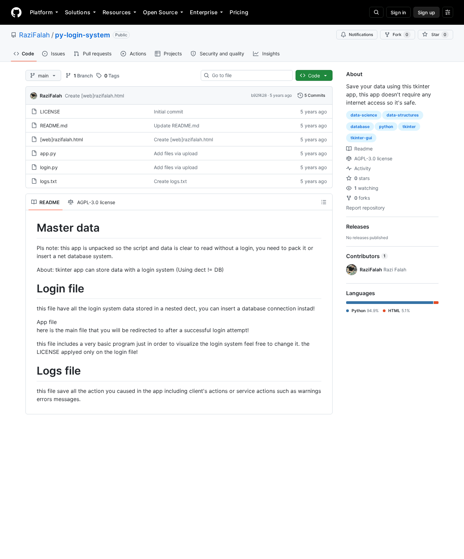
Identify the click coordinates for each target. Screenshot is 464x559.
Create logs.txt (170, 181)
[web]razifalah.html (61, 139)
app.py (48, 153)
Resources (117, 12)
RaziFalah (34, 35)
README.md (54, 125)
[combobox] (249, 75)
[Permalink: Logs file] (32, 371)
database (360, 126)
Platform (41, 12)
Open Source (160, 12)
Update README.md (176, 125)
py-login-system (82, 35)
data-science (364, 115)
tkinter (409, 126)
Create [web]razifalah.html (94, 95)
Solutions (77, 12)
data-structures (403, 115)
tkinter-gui (361, 137)
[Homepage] (16, 12)
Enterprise (203, 12)
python (386, 126)
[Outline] (323, 202)
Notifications (361, 34)
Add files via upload (176, 153)
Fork (400, 34)
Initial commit (168, 111)
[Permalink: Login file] (32, 288)
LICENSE (50, 111)
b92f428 (259, 95)
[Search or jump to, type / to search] (376, 12)
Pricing (239, 12)
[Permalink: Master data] (32, 228)
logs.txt (48, 181)
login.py (49, 167)
